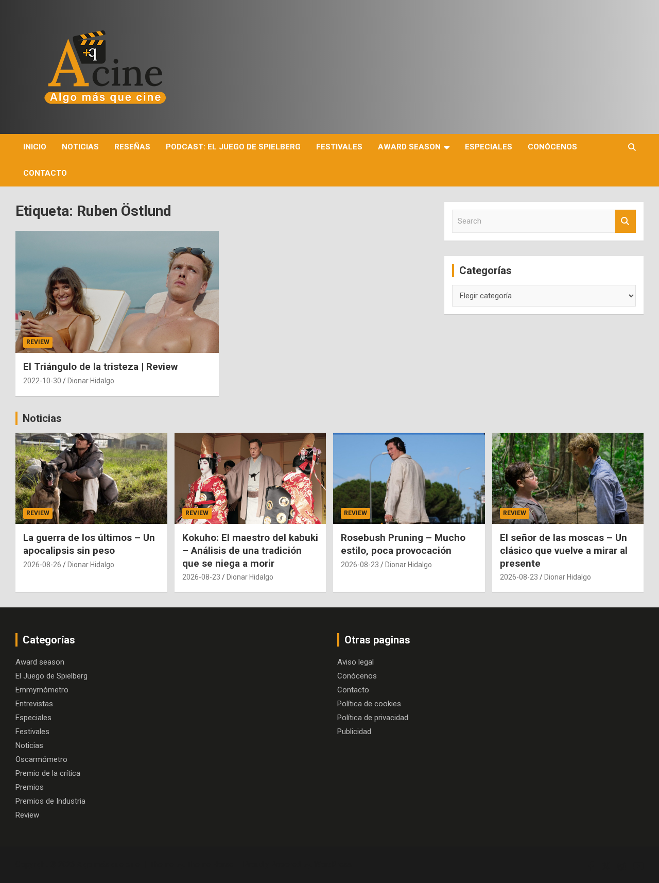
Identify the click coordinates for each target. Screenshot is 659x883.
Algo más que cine (108, 864)
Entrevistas (34, 703)
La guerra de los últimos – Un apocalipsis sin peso (89, 544)
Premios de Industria (50, 801)
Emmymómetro (41, 689)
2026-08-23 (201, 577)
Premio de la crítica (47, 773)
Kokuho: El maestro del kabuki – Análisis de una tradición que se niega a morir (250, 550)
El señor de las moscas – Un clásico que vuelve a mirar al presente (564, 550)
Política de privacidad (372, 717)
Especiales (488, 146)
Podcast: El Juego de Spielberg (233, 146)
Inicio (34, 146)
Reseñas (132, 146)
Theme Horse (210, 864)
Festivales (339, 146)
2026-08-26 (42, 565)
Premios (29, 787)
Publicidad (354, 731)
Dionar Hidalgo (90, 381)
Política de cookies (369, 703)
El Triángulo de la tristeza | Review (100, 366)
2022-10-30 (42, 381)
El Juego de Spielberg (51, 676)
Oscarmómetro (41, 759)
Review (37, 342)
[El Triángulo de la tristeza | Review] (117, 292)
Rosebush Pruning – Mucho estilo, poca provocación (403, 544)
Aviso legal (355, 662)
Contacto (45, 173)
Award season (409, 146)
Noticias (80, 146)
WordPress (333, 864)
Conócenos (552, 146)
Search (625, 221)
